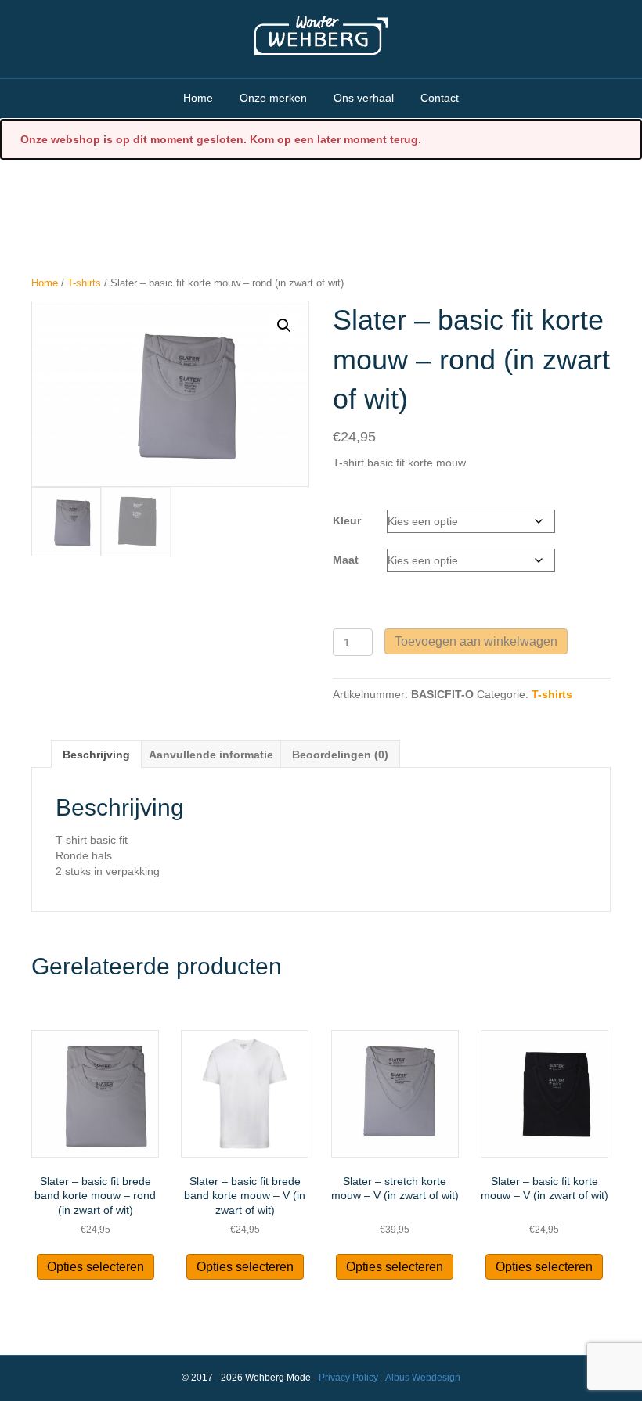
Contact (439, 98)
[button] (284, 326)
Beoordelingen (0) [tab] (340, 754)
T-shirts (84, 283)
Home (198, 98)
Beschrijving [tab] (96, 754)
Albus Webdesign (422, 1377)
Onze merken (273, 98)
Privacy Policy (348, 1377)
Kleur (347, 520)
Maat (346, 559)
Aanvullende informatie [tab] (211, 754)
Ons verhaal (364, 98)
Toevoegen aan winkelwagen (476, 641)
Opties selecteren (95, 1266)
